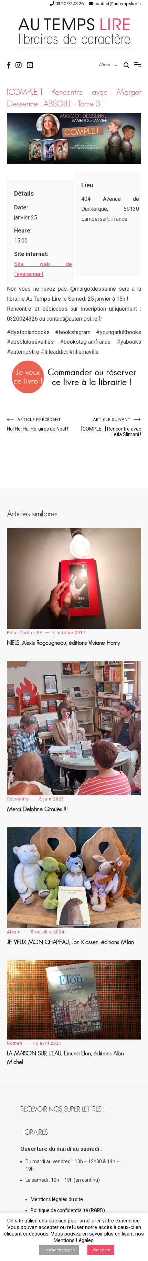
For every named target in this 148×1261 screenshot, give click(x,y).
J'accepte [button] (101, 1250)
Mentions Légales (74, 1240)
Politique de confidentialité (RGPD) (68, 1210)
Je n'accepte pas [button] (59, 1250)
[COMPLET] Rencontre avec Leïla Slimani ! (111, 427)
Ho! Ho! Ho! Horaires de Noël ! (37, 424)
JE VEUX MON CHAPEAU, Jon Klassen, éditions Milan (70, 942)
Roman (14, 1043)
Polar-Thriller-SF (24, 632)
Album (14, 932)
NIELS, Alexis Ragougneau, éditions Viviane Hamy (63, 642)
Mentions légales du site (57, 1199)
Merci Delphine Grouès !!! (37, 809)
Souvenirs (18, 799)
